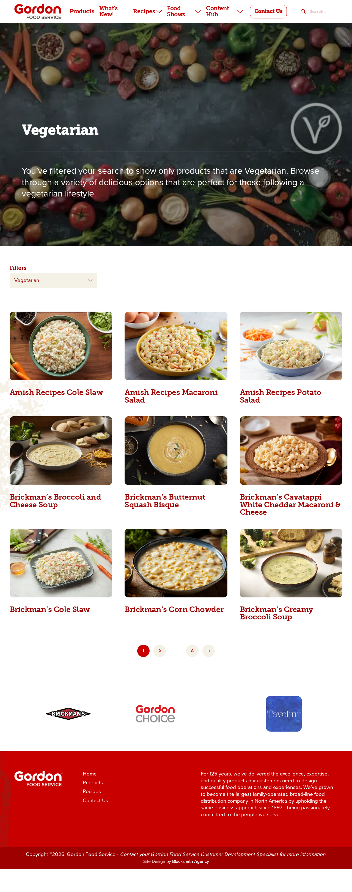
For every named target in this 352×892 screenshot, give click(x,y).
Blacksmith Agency (190, 861)
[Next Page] (208, 651)
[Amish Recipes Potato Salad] (291, 346)
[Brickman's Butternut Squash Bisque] (176, 450)
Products (93, 782)
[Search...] (303, 11)
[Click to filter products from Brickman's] (68, 714)
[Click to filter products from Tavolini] (283, 714)
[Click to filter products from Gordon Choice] (155, 714)
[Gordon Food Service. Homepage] (38, 11)
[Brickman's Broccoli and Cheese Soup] (61, 450)
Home (90, 774)
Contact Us (95, 800)
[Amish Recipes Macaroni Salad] (176, 346)
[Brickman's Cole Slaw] (61, 563)
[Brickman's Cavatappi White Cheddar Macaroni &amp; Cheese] (291, 450)
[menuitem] (82, 11)
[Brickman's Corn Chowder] (176, 563)
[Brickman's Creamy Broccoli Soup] (291, 563)
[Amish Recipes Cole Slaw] (61, 346)
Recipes (92, 791)
